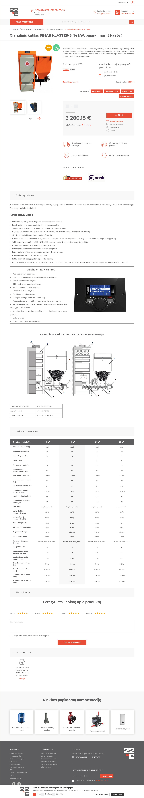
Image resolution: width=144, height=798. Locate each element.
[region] (72, 512)
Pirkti (120, 115)
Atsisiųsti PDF (114, 127)
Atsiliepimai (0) (23, 592)
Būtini (39, 794)
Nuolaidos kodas (112, 91)
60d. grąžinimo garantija (17, 767)
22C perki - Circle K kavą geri (18, 772)
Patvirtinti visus (117, 794)
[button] (39, 118)
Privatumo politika (15, 756)
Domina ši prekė (126, 96)
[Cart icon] (117, 12)
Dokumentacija (23, 652)
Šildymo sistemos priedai (48, 759)
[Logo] (24, 791)
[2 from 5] (20, 613)
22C (11, 29)
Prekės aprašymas (25, 195)
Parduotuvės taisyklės (16, 753)
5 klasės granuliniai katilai (55, 29)
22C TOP (12, 775)
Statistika (59, 794)
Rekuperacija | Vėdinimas (48, 761)
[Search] (131, 22)
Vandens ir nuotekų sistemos (49, 764)
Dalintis (112, 131)
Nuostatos (48, 794)
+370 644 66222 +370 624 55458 (49, 10)
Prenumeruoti (107, 776)
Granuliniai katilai (39, 29)
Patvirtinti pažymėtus (101, 794)
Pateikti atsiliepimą (72, 642)
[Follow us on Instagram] (19, 784)
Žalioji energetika (46, 767)
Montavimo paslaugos (16, 759)
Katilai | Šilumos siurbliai (22, 29)
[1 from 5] (18, 613)
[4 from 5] (25, 613)
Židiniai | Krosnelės (46, 756)
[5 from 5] (27, 613)
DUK (11, 770)
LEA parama (96, 91)
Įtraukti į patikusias (116, 121)
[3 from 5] (22, 613)
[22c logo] (14, 12)
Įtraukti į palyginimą (116, 124)
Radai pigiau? (127, 91)
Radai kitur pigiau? (15, 764)
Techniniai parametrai (27, 431)
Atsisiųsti (22, 679)
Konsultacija (13, 761)
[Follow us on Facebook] (13, 784)
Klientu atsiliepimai (15, 778)
